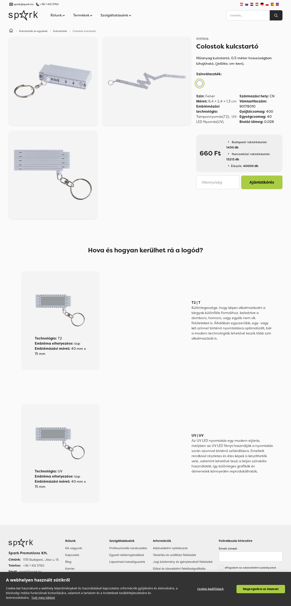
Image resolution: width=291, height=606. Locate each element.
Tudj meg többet (43, 598)
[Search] (276, 15)
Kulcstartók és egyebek (33, 31)
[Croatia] (252, 4)
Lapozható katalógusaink (127, 562)
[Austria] (241, 4)
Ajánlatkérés (261, 182)
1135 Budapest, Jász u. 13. (41, 559)
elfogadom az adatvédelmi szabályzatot (250, 567)
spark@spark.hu (30, 571)
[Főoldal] (34, 543)
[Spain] (272, 4)
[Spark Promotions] (23, 15)
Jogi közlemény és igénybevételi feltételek (183, 562)
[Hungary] (257, 4)
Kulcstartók (60, 31)
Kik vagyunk (73, 548)
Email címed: (228, 548)
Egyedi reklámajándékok (126, 555)
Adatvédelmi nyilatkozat (170, 548)
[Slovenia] (246, 4)
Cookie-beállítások (210, 589)
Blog (68, 562)
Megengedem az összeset (261, 589)
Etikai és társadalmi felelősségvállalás (179, 568)
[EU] (279, 4)
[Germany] (262, 4)
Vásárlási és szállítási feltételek (174, 555)
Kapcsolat (72, 555)
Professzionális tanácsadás (128, 548)
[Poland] (267, 4)
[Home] (11, 31)
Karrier (70, 568)
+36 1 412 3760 (49, 4)
